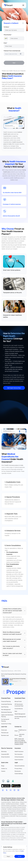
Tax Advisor (4, 810)
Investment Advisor (6, 802)
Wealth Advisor (15, 802)
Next (14, 63)
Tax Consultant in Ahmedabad (15, 810)
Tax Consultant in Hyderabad (16, 814)
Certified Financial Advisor (12, 803)
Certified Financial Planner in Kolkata (16, 809)
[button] (3, 781)
